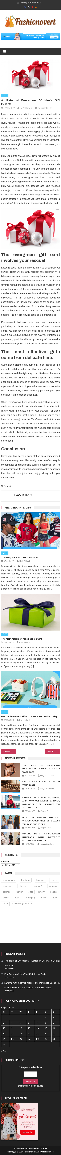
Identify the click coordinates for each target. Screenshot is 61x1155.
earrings (7, 892)
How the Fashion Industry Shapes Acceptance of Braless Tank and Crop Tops (41, 820)
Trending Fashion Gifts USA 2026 (19, 557)
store (43, 898)
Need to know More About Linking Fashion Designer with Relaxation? (10, 751)
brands (54, 880)
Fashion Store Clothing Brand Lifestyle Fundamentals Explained (54, 751)
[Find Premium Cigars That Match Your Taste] (10, 786)
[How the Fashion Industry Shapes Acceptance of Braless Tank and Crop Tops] (10, 822)
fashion (14, 486)
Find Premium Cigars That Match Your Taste (25, 974)
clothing (38, 886)
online (6, 898)
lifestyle (53, 892)
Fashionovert (36, 1086)
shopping (30, 898)
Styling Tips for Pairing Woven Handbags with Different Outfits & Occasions (41, 837)
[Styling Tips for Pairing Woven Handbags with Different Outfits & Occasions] (10, 838)
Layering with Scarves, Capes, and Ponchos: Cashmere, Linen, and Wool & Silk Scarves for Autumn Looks (32, 985)
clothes (22, 886)
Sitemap (44, 1148)
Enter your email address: (30, 1076)
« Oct (4, 1051)
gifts (30, 892)
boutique (25, 880)
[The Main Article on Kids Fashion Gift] (30, 612)
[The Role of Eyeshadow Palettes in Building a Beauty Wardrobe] (10, 770)
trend (54, 898)
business (7, 886)
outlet (17, 898)
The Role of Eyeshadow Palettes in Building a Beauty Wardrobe (41, 768)
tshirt (5, 904)
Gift (5, 95)
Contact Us (18, 1148)
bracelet (40, 880)
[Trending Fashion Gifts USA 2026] (30, 530)
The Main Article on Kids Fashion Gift (21, 639)
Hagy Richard (23, 495)
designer (53, 886)
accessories (9, 880)
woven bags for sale (22, 904)
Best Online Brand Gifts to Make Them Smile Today (29, 716)
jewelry (41, 892)
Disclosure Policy (31, 1148)
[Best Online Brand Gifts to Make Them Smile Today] (30, 689)
